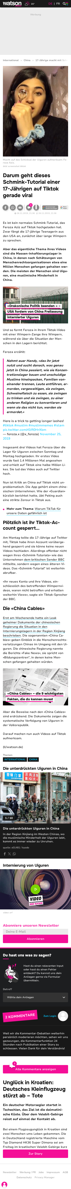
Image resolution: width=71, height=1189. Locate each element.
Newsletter (10, 1172)
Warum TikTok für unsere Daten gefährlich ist (34, 511)
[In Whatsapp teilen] (13, 207)
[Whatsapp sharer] (14, 854)
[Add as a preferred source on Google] (50, 207)
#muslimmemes (41, 425)
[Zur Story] (35, 1118)
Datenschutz (24, 1177)
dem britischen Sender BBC (44, 560)
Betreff (7, 989)
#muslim (21, 425)
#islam (59, 425)
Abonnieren (35, 939)
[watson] (12, 3)
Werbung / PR (27, 1172)
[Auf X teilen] (9, 853)
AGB (65, 1172)
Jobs (41, 1172)
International (11, 60)
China (27, 60)
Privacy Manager (45, 1177)
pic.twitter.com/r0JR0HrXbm (24, 430)
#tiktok (8, 425)
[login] (4, 1185)
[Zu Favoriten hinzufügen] (36, 207)
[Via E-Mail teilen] (20, 207)
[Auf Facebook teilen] (5, 207)
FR (58, 3)
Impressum (53, 1172)
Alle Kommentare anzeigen (35, 1069)
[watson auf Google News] (64, 207)
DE (50, 3)
